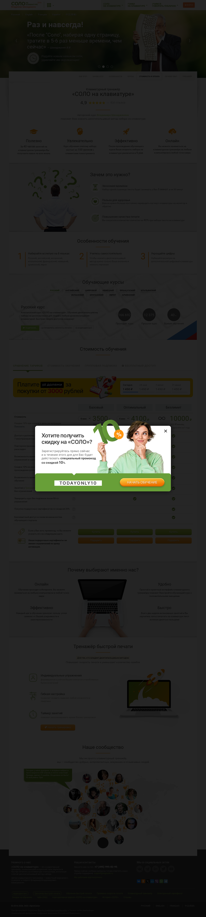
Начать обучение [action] (142, 482)
